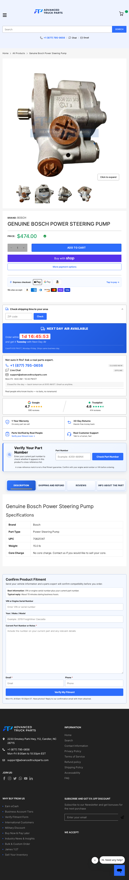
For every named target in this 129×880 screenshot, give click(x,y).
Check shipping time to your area (29, 309)
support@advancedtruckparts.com (28, 374)
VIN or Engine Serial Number (19, 601)
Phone (69, 677)
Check (40, 316)
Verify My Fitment (65, 692)
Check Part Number (108, 456)
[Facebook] (4, 778)
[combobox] (64, 29)
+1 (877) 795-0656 (54, 37)
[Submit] (122, 817)
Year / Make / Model (15, 613)
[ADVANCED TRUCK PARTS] (63, 15)
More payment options (64, 266)
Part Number (62, 450)
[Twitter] (9, 778)
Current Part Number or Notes (21, 625)
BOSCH (21, 217)
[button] (11, 248)
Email (86, 38)
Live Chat (66, 370)
